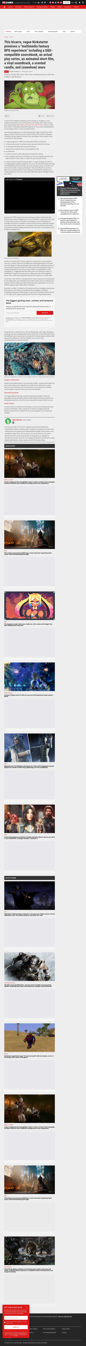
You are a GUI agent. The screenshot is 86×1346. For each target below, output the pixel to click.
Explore (76, 7)
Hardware (18, 7)
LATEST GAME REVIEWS (76, 178)
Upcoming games (53, 31)
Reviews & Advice (42, 7)
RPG (11, 37)
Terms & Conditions (14, 1334)
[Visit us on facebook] (45, 3)
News (6, 71)
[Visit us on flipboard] (58, 3)
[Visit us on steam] (42, 3)
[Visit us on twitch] (56, 3)
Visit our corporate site (65, 1316)
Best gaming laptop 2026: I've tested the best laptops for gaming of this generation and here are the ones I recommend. (70, 221)
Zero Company (39, 31)
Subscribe (66, 2)
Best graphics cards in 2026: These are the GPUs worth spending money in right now (69, 212)
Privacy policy (66, 1329)
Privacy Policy (22, 1333)
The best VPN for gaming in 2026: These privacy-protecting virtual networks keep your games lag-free (70, 191)
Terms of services (26, 317)
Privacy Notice (9, 319)
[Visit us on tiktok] (61, 3)
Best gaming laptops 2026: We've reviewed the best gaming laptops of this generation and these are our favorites (69, 202)
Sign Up (16, 1327)
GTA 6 (28, 31)
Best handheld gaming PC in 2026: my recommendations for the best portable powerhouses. (70, 230)
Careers (64, 1332)
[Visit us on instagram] (50, 3)
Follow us (42, 116)
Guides (52, 7)
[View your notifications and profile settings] (79, 2)
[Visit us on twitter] (48, 3)
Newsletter (68, 7)
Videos (60, 7)
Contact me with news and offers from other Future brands (16, 1322)
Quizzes (72, 31)
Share (8, 116)
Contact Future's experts (31, 1329)
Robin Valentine (15, 71)
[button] (83, 2)
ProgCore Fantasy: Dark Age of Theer (31, 125)
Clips (64, 31)
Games (10, 7)
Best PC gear (18, 31)
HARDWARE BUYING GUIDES (63, 178)
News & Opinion (29, 7)
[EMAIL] (13, 423)
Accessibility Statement (49, 1332)
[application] (29, 195)
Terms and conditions (49, 1329)
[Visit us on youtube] (53, 3)
